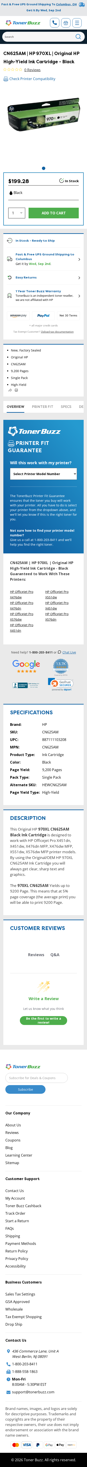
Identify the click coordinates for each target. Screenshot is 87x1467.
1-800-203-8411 (24, 1364)
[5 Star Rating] (26, 666)
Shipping (12, 1236)
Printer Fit (42, 407)
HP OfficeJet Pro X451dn (21, 628)
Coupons (13, 1140)
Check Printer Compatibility (32, 78)
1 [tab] (43, 168)
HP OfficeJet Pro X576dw (21, 617)
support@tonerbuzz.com (33, 1392)
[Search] (78, 37)
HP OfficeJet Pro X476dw (21, 594)
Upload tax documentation (57, 332)
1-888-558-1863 (24, 1371)
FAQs (9, 1228)
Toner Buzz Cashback (23, 1205)
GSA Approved (17, 1301)
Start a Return (17, 1220)
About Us (13, 1125)
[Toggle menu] (77, 23)
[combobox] (43, 37)
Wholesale (14, 1309)
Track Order (15, 1213)
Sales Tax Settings (20, 1294)
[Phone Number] (54, 23)
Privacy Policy (16, 1258)
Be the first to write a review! (43, 1020)
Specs (66, 407)
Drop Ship (13, 1324)
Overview (15, 407)
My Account (15, 1198)
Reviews (12, 1132)
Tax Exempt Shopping (23, 1316)
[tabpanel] (43, 126)
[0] (65, 23)
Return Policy (16, 1251)
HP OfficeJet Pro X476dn (21, 605)
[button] (61, 684)
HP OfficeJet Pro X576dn (56, 617)
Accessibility (15, 1266)
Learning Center (18, 1155)
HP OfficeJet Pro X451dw (56, 605)
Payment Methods (20, 1243)
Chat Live (69, 652)
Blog (9, 1147)
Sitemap (12, 1162)
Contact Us (14, 1190)
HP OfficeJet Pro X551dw (56, 594)
